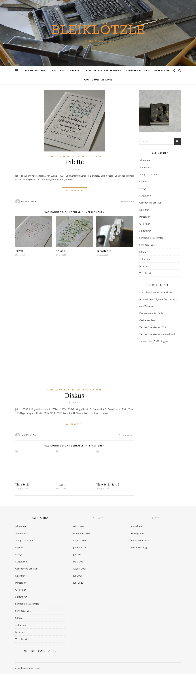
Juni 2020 (78, 582)
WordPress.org (139, 547)
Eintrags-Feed (138, 533)
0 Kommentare (126, 201)
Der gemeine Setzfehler (151, 313)
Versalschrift (145, 272)
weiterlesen (74, 190)
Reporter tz (103, 251)
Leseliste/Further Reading (103, 70)
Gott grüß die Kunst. (99, 79)
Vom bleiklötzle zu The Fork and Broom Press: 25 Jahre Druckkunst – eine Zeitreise (158, 299)
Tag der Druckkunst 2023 (152, 327)
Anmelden (136, 526)
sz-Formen (145, 258)
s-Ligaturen (145, 230)
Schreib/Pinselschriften (63, 156)
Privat (19, 251)
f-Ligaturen (145, 195)
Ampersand (145, 167)
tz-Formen (144, 265)
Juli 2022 (78, 554)
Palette (74, 162)
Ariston (60, 484)
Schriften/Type (35, 70)
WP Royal (35, 668)
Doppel (143, 181)
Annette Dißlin (28, 201)
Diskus (74, 395)
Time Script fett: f (107, 484)
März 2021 (79, 561)
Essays (74, 70)
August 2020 (80, 568)
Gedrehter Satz (147, 320)
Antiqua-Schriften (148, 174)
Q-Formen (144, 223)
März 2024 (79, 526)
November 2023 (81, 533)
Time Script (22, 484)
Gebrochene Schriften (150, 202)
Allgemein (144, 160)
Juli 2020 (78, 575)
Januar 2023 (79, 547)
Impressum (161, 70)
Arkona (60, 251)
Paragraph (144, 216)
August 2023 (80, 540)
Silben (142, 251)
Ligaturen (58, 70)
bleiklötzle (98, 30)
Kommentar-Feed (140, 540)
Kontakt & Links (137, 70)
